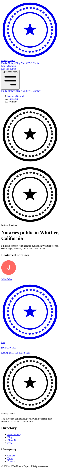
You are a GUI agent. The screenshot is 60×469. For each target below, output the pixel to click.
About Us (12, 440)
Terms (10, 458)
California (13, 99)
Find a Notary (8, 63)
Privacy (11, 461)
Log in (4, 66)
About (24, 63)
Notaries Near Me (16, 96)
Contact (36, 63)
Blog (18, 63)
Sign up (12, 66)
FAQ (30, 63)
